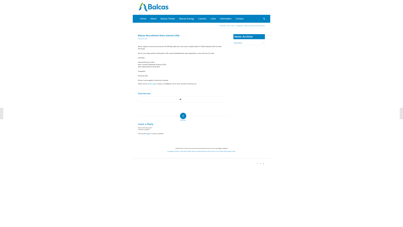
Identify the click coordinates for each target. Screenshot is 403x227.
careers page (152, 84)
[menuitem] (143, 18)
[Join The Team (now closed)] (1, 113)
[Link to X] (257, 163)
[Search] (263, 18)
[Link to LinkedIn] (263, 163)
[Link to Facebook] (260, 163)
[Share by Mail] (180, 99)
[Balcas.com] (153, 7)
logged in (149, 133)
